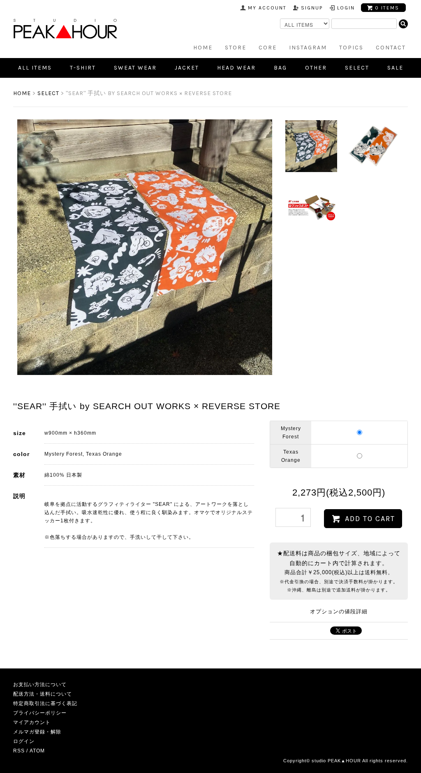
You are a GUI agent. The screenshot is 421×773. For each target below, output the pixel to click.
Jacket (187, 67)
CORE (268, 47)
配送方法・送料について (42, 694)
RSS (19, 751)
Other (316, 67)
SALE (395, 67)
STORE (235, 47)
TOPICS (351, 47)
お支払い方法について (40, 684)
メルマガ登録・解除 (37, 732)
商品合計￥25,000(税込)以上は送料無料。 (338, 571)
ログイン (24, 741)
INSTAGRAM (308, 47)
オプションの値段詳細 (339, 612)
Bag (280, 67)
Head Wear (236, 67)
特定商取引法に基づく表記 (45, 703)
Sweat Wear (135, 67)
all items (35, 67)
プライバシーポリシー (40, 713)
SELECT (357, 67)
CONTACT (391, 47)
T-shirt (83, 67)
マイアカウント (32, 722)
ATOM (37, 751)
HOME (203, 47)
